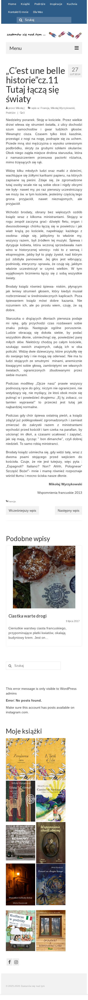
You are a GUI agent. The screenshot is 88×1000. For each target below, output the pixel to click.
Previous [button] (10, 598)
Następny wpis (68, 510)
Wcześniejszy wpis (22, 510)
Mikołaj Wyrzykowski (63, 108)
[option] (44, 598)
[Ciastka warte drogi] (44, 577)
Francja (45, 108)
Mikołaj (19, 108)
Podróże (10, 112)
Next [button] (78, 598)
